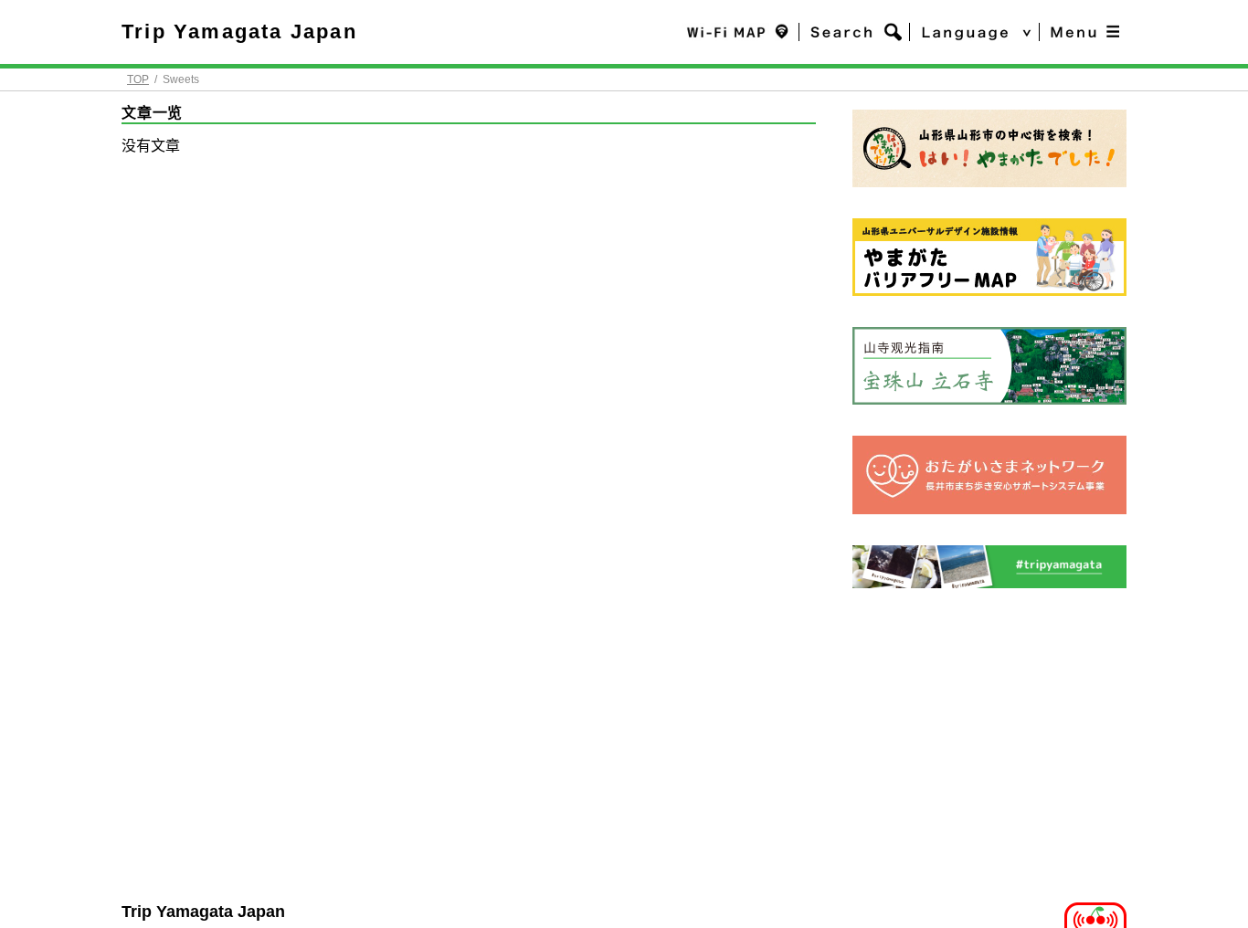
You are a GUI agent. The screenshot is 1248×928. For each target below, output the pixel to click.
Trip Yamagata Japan (239, 31)
